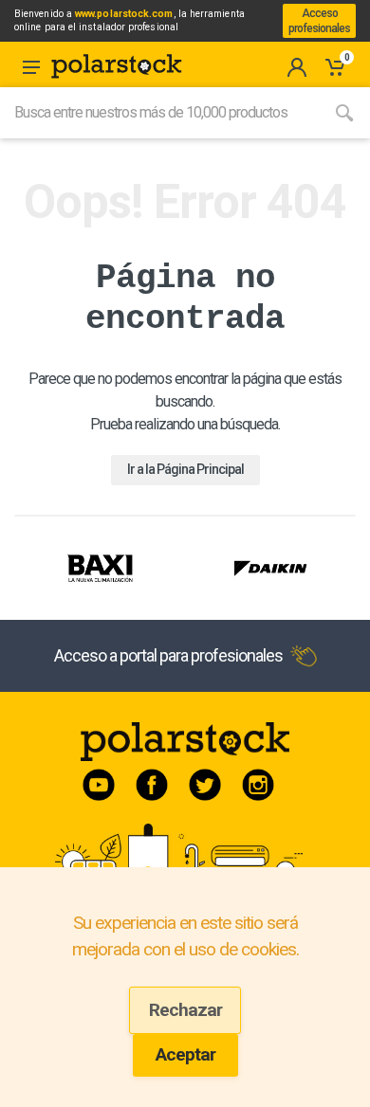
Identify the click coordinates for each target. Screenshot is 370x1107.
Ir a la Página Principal (185, 469)
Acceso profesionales (319, 21)
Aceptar (185, 1054)
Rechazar (185, 1010)
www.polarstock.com (124, 14)
